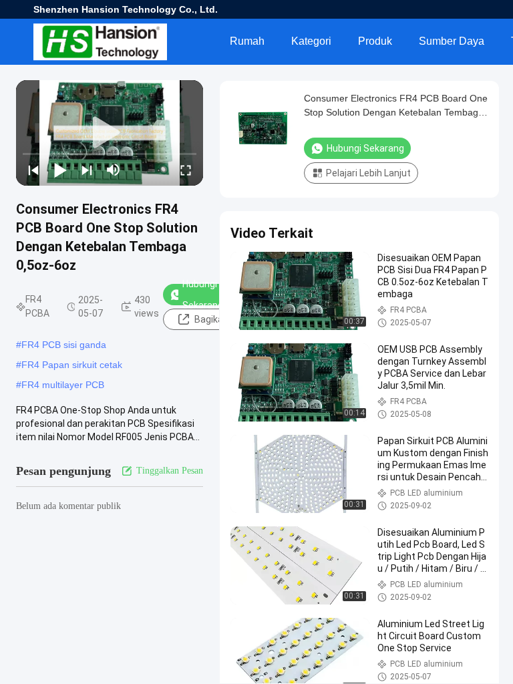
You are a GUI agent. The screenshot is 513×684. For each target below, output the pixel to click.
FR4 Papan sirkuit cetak (71, 364)
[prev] (33, 170)
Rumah (247, 41)
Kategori (311, 41)
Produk (375, 41)
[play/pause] (60, 170)
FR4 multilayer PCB (62, 384)
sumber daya (451, 41)
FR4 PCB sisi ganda (63, 344)
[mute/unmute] (113, 170)
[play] (109, 133)
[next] (86, 170)
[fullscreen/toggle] (185, 170)
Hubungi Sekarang (202, 294)
